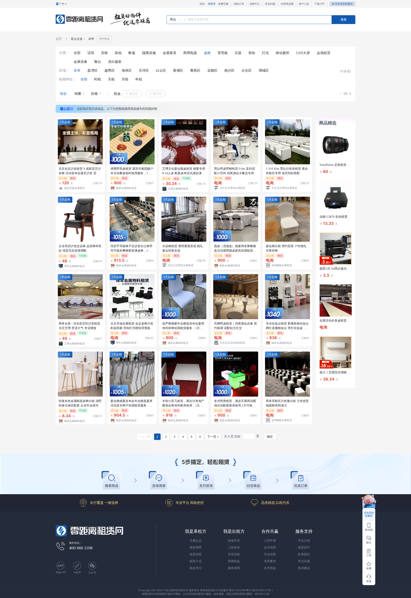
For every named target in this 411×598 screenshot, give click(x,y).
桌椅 (207, 53)
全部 (77, 53)
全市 (77, 70)
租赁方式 (196, 561)
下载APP (319, 3)
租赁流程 (196, 554)
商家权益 (234, 561)
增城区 (264, 70)
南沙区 (229, 70)
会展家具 (169, 53)
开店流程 (234, 554)
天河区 (144, 70)
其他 (118, 53)
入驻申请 (270, 540)
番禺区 (195, 70)
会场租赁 (324, 53)
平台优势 (270, 554)
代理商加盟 (287, 3)
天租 (111, 79)
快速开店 (234, 540)
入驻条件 (234, 547)
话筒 (90, 53)
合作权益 (270, 568)
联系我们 (304, 554)
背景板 (222, 53)
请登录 (212, 3)
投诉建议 (304, 568)
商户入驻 (304, 3)
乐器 (238, 53)
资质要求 (270, 561)
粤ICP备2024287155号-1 (259, 590)
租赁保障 (196, 547)
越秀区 (109, 70)
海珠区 (127, 70)
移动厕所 (282, 53)
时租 (97, 79)
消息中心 (254, 3)
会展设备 (80, 61)
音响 (251, 53)
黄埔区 (178, 70)
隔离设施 (149, 53)
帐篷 (131, 53)
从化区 (246, 70)
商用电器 (190, 53)
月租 (125, 79)
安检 (104, 53)
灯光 (265, 53)
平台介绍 (304, 540)
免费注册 (223, 3)
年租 (138, 79)
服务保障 (234, 568)
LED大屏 (303, 53)
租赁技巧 (304, 547)
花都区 (212, 70)
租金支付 (196, 568)
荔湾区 (92, 70)
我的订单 (239, 3)
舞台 (97, 61)
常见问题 (270, 3)
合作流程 (270, 547)
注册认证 (196, 540)
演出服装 (115, 61)
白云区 (161, 70)
